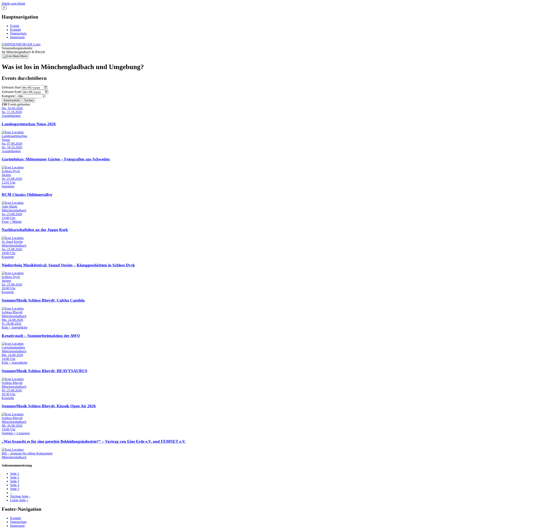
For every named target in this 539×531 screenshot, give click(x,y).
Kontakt (15, 29)
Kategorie (8, 96)
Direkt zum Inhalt (13, 3)
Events (14, 26)
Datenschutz (18, 33)
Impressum (17, 37)
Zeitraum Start (11, 87)
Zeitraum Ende (11, 92)
